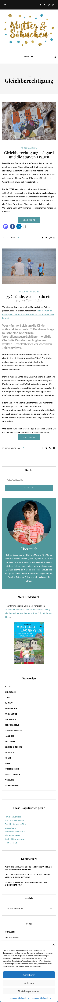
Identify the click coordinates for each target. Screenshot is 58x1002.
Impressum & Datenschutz (18, 998)
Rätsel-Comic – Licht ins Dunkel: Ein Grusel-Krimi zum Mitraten (28, 868)
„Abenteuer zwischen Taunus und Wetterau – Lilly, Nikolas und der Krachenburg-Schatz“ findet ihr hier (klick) (28, 613)
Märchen (9, 736)
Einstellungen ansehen (29, 991)
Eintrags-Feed (11, 937)
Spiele (7, 763)
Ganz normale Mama (14, 820)
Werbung (9, 780)
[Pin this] (54, 237)
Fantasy (8, 703)
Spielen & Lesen (29, 148)
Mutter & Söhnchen (14, 875)
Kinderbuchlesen (12, 835)
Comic (8, 697)
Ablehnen (29, 983)
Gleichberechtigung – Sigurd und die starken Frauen (29, 155)
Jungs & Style (11, 714)
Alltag (8, 686)
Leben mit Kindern (29, 292)
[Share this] (43, 237)
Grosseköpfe (10, 828)
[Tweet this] (46, 237)
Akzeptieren (29, 974)
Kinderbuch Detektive (15, 831)
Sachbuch (9, 752)
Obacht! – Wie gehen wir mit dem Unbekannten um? (28, 876)
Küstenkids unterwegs (15, 839)
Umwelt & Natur (12, 774)
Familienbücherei (13, 816)
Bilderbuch (10, 692)
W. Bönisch (10, 867)
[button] (53, 944)
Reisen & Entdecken (14, 747)
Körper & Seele (12, 725)
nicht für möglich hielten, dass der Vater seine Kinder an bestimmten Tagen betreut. (28, 314)
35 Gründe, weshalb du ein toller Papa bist (29, 298)
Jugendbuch (11, 708)
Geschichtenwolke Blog (15, 824)
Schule (8, 758)
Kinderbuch (10, 719)
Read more (29, 220)
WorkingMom (11, 785)
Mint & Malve (11, 842)
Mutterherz (11, 741)
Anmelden (10, 932)
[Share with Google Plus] (50, 237)
